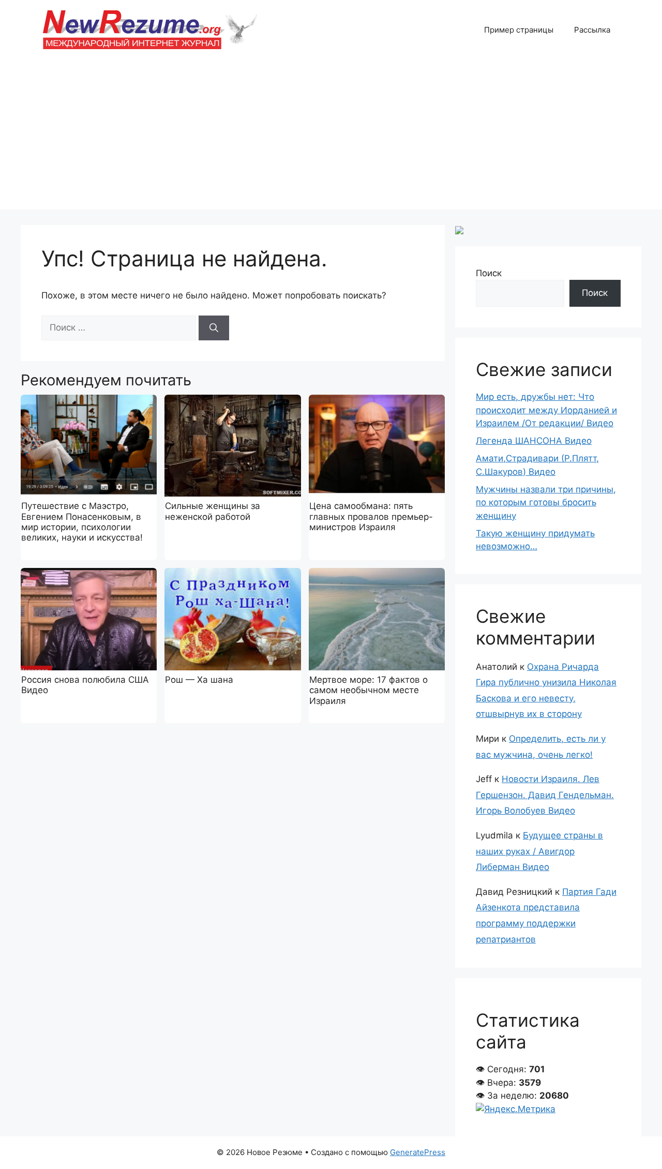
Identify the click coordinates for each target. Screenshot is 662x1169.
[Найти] (214, 328)
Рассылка (592, 30)
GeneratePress (417, 1152)
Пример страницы (518, 30)
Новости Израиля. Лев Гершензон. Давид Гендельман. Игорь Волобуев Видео (545, 795)
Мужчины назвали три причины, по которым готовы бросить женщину (546, 502)
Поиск (489, 273)
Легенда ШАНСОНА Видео (534, 441)
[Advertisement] (331, 137)
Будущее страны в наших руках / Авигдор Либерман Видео (539, 851)
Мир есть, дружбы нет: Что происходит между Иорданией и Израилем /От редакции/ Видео (546, 410)
